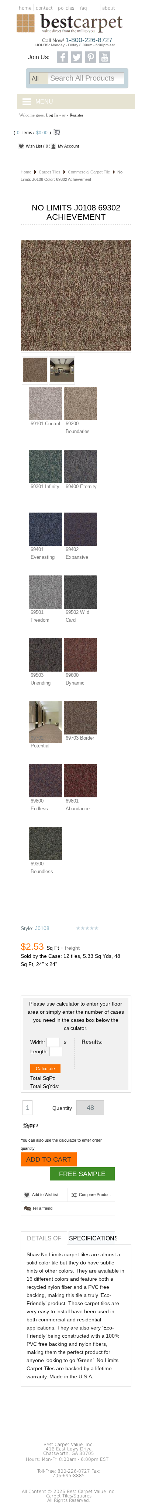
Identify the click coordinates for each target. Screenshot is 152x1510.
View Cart (56, 133)
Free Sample (82, 1174)
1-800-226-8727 (89, 40)
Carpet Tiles (50, 172)
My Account (68, 146)
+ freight (70, 948)
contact (44, 8)
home (25, 8)
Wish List (38, 146)
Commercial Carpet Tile (89, 172)
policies (66, 8)
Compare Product (95, 1194)
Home (26, 172)
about (108, 8)
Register (76, 115)
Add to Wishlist (45, 1194)
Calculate (45, 1068)
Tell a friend (42, 1208)
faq (83, 8)
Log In (52, 115)
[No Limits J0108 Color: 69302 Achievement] (76, 296)
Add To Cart (48, 1159)
